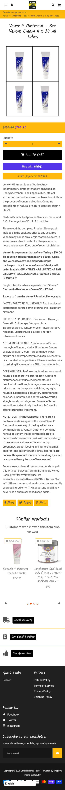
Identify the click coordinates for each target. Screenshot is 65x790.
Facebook (13, 714)
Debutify (37, 775)
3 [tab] (34, 604)
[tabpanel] (17, 559)
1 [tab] (27, 604)
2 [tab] (31, 604)
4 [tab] (37, 604)
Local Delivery (23, 620)
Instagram (13, 725)
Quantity (8, 137)
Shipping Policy (43, 696)
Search (7, 680)
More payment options (32, 176)
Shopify (57, 770)
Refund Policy (42, 680)
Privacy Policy (42, 691)
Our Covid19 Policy (23, 637)
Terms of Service (44, 685)
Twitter (11, 720)
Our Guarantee (22, 653)
